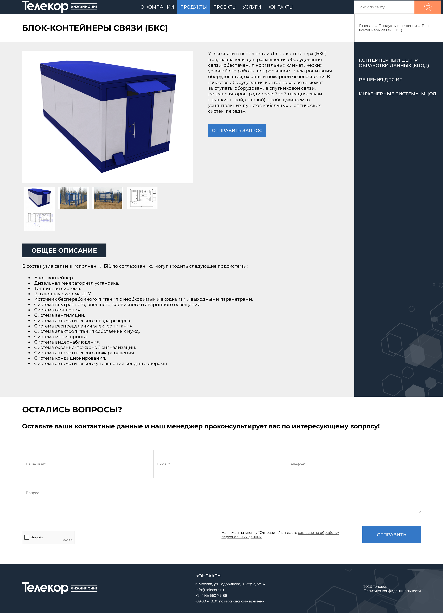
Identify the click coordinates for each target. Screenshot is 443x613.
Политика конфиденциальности (392, 591)
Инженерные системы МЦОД (397, 93)
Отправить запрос (237, 130)
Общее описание (64, 250)
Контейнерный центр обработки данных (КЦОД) (394, 62)
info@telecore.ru (209, 590)
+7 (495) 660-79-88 (211, 595)
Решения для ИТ (380, 79)
